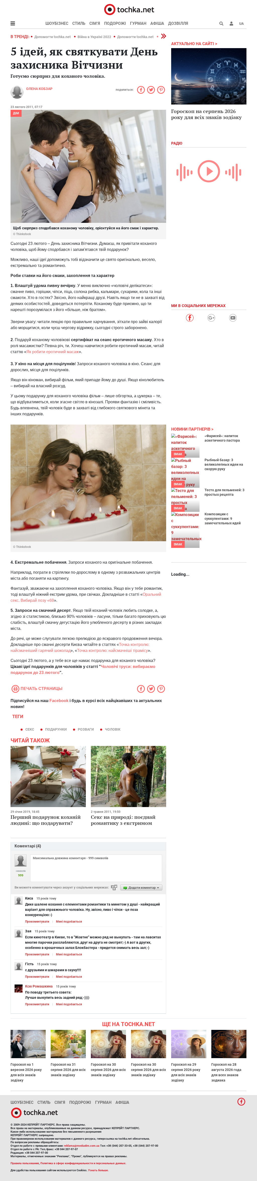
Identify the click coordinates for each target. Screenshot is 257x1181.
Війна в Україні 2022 (94, 37)
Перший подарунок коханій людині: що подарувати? (46, 820)
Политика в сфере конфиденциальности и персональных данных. (83, 1163)
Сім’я (94, 23)
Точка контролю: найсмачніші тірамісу (112, 650)
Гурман (138, 23)
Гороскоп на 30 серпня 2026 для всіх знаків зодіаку (108, 1069)
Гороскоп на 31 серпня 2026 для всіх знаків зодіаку (68, 1069)
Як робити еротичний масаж (52, 352)
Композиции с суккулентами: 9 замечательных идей (223, 518)
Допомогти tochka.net (53, 37)
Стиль (78, 23)
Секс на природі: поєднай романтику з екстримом (123, 820)
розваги (86, 729)
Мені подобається (69, 921)
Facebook (59, 701)
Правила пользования (25, 1163)
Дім (16, 113)
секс (29, 729)
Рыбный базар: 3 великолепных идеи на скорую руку (224, 464)
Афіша (157, 23)
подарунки (56, 729)
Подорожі (115, 23)
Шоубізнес (56, 23)
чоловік (112, 729)
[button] (231, 24)
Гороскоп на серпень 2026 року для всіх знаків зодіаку (206, 114)
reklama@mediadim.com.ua (81, 1145)
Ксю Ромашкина (39, 986)
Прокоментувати (37, 921)
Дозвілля (178, 23)
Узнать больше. (98, 1170)
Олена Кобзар (39, 89)
